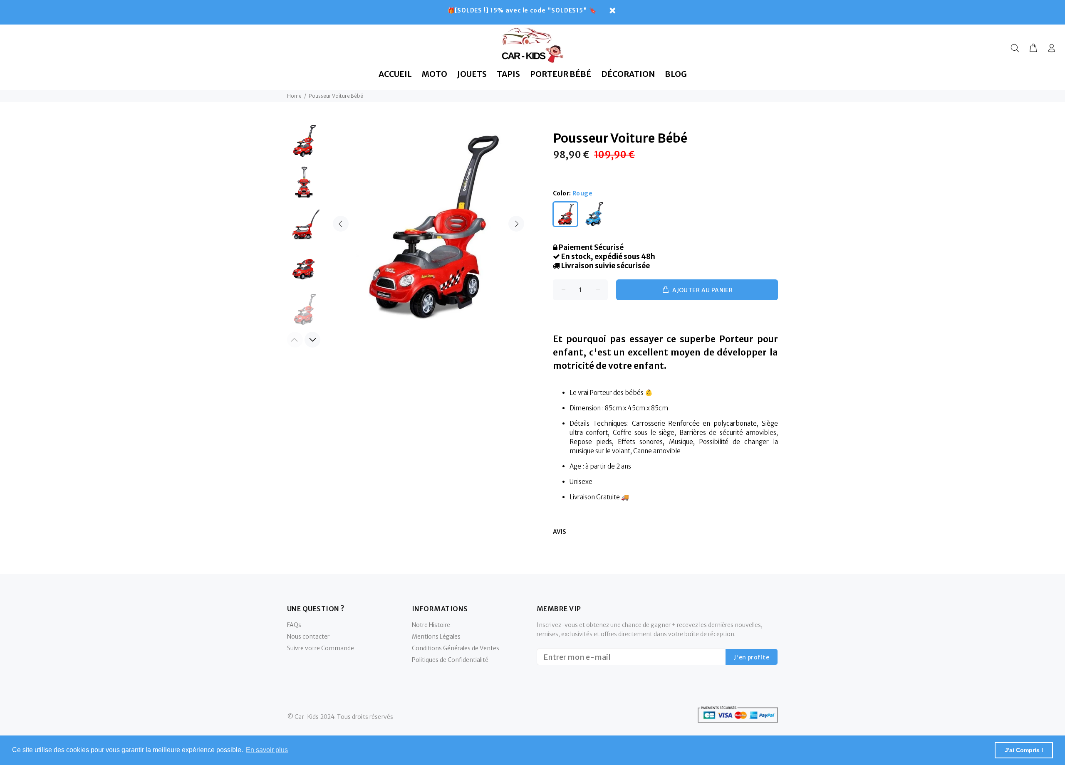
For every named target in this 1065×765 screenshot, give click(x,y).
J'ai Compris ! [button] (1024, 750)
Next (516, 224)
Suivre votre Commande (320, 648)
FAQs (294, 625)
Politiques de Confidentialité (450, 660)
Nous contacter (308, 636)
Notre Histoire (431, 625)
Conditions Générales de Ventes (455, 648)
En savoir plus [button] (267, 749)
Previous (341, 224)
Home (294, 96)
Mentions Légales (436, 636)
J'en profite (751, 657)
